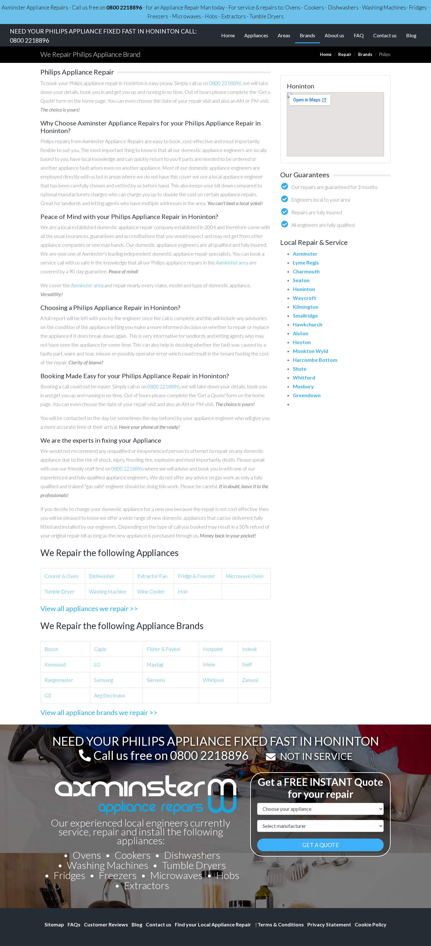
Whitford (304, 377)
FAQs (74, 924)
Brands (310, 35)
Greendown (307, 395)
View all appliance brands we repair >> (98, 712)
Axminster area (232, 262)
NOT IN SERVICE (316, 756)
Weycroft (304, 298)
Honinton (304, 289)
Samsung (103, 680)
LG (97, 664)
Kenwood (55, 664)
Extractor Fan (152, 576)
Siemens (156, 680)
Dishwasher (102, 576)
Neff (247, 664)
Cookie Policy (371, 924)
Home (228, 35)
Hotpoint (213, 649)
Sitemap (54, 924)
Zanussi (250, 680)
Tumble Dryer (59, 591)
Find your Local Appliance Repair (213, 924)
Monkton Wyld (310, 351)
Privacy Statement (329, 924)
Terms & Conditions (279, 924)
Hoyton (302, 342)
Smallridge (305, 315)
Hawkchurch (307, 324)
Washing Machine (107, 591)
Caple (100, 649)
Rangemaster (58, 680)
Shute (299, 369)
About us (334, 35)
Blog (411, 35)
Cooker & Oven (61, 576)
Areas (284, 35)
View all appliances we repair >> (89, 608)
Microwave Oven (244, 576)
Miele (209, 664)
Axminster (305, 254)
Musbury (303, 386)
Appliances (256, 35)
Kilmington (305, 307)
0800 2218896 (124, 7)
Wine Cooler (150, 591)
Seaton (301, 280)
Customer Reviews (106, 924)
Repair (344, 54)
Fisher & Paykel (163, 649)
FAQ (359, 35)
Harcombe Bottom (315, 360)
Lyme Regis (306, 262)
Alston (300, 333)
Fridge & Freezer (196, 576)
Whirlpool (213, 680)
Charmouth (306, 271)
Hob (183, 591)
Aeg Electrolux (109, 695)
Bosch (51, 649)
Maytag (155, 664)
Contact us (385, 35)
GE (47, 695)
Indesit (249, 649)
